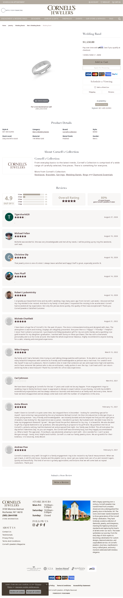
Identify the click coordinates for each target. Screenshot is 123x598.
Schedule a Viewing (102, 81)
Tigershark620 (22, 214)
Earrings (60, 174)
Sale (111, 19)
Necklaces (40, 174)
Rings (85, 174)
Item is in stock (101, 104)
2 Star (20, 202)
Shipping (92, 92)
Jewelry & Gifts (51, 19)
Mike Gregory (22, 349)
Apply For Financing (101, 68)
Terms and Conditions (11, 541)
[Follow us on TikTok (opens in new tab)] (37, 525)
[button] (93, 2)
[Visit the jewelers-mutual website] (62, 569)
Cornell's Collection (70, 132)
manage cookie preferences (27, 587)
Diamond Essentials (103, 174)
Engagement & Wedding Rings (14, 19)
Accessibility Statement (81, 586)
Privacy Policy (7, 538)
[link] (13, 2)
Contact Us (6, 532)
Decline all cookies (17, 592)
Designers (35, 19)
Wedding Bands (20, 25)
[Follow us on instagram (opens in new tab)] (34, 525)
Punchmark (66, 593)
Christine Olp (21, 254)
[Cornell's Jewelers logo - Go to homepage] (61, 10)
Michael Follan (22, 233)
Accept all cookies (33, 592)
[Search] (120, 18)
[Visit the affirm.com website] (91, 569)
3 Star (20, 199)
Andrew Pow (21, 447)
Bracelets (50, 174)
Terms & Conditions (64, 586)
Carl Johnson (21, 378)
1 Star (20, 204)
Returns (111, 92)
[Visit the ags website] (33, 569)
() (46, 194)
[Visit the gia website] (48, 569)
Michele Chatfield (24, 318)
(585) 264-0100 (41, 109)
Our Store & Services (95, 19)
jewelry (10, 25)
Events (79, 19)
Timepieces (67, 19)
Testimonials (7, 535)
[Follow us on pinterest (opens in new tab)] (41, 525)
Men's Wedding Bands (33, 25)
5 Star (20, 194)
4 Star (20, 197)
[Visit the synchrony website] (78, 569)
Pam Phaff (20, 273)
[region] (41, 68)
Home (4, 25)
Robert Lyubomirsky (25, 292)
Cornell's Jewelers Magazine (13, 544)
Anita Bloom (21, 404)
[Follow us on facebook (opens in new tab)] (44, 525)
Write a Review (61, 482)
